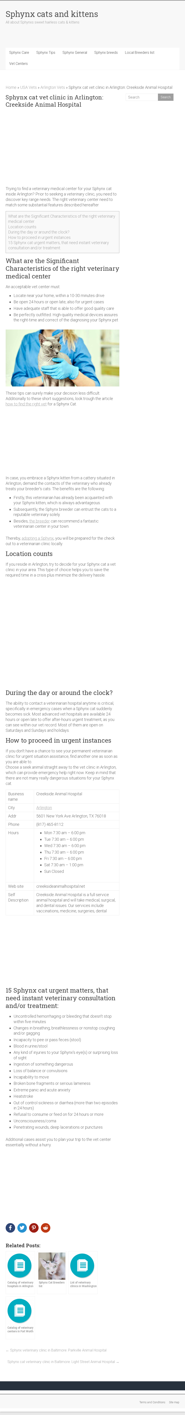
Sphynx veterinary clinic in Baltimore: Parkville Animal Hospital (56, 1350)
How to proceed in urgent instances (39, 237)
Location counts (22, 226)
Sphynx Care (19, 52)
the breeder (39, 521)
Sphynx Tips (45, 52)
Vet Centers (18, 63)
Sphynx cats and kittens (52, 13)
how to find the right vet (26, 404)
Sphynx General (74, 52)
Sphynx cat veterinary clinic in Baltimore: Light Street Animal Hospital (63, 1362)
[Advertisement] (63, 147)
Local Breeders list (139, 52)
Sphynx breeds (106, 52)
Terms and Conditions (152, 1402)
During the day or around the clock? (38, 232)
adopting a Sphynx (38, 538)
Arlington (44, 807)
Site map (174, 1402)
